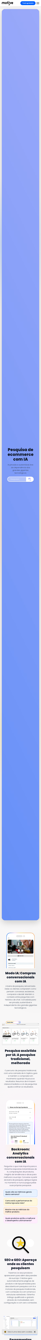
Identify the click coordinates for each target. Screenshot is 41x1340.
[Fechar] (34, 1332)
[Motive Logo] (7, 3)
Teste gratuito (28, 3)
